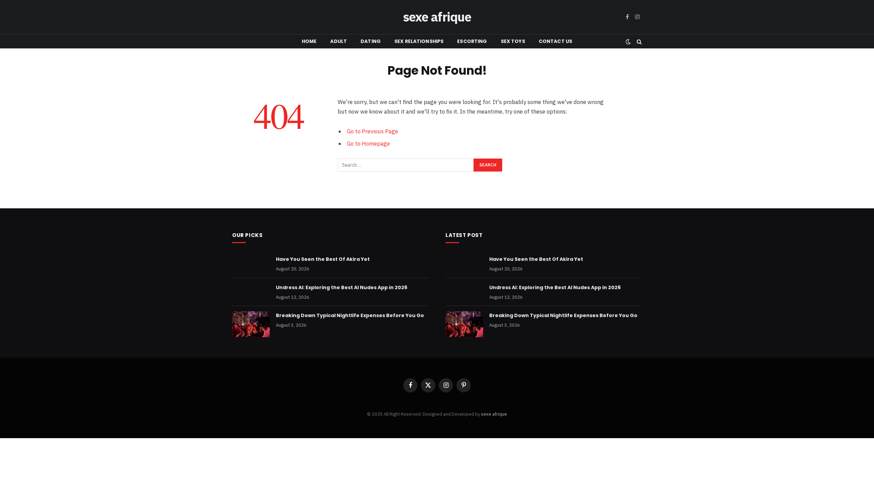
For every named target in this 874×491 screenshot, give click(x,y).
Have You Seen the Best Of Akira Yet (323, 259)
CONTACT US (555, 41)
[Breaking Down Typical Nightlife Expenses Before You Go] (251, 324)
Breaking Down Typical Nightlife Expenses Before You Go (350, 315)
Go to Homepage (368, 143)
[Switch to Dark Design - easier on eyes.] (628, 41)
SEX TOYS (513, 41)
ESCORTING (472, 41)
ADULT (338, 41)
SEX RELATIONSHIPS (418, 41)
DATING (371, 41)
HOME (309, 41)
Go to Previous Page (372, 131)
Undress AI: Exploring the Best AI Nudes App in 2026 (341, 287)
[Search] (638, 41)
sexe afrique (494, 414)
